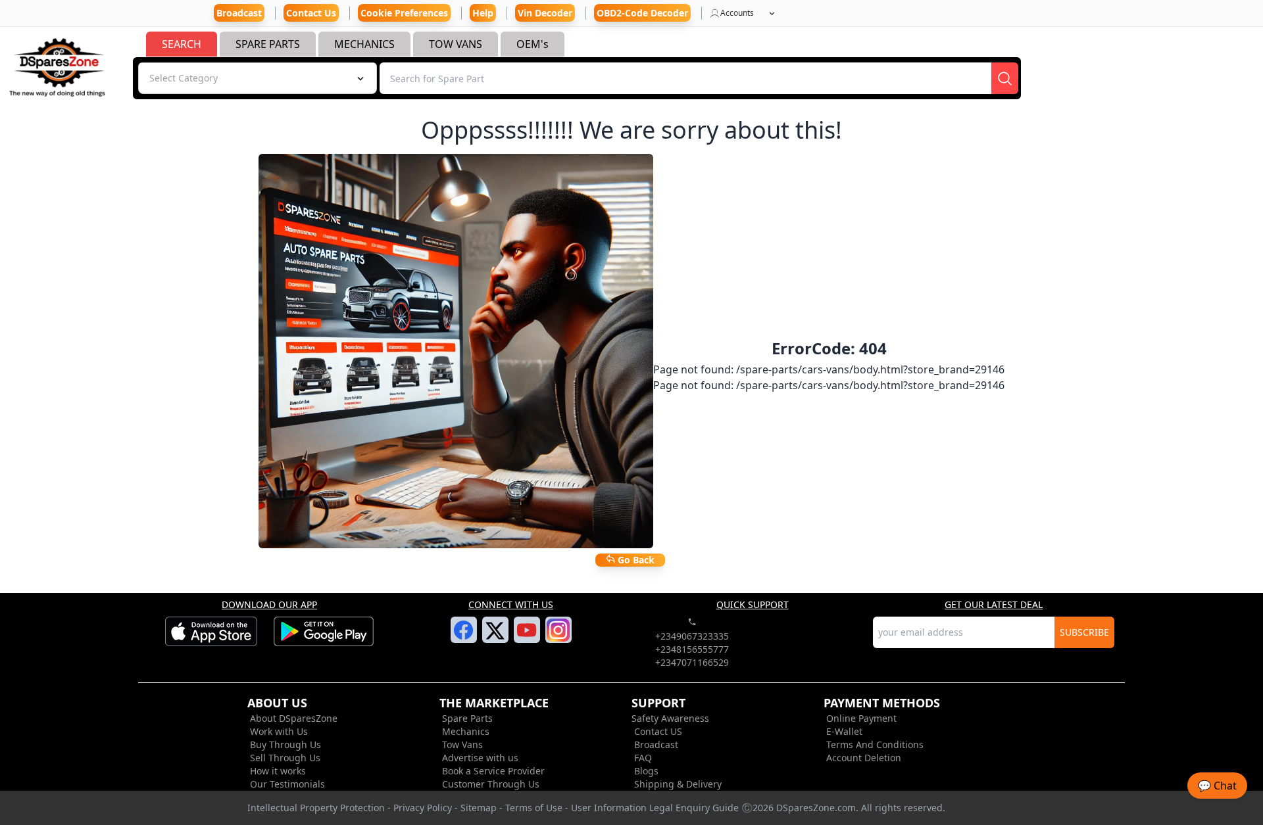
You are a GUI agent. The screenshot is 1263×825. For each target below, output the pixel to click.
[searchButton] (1004, 78)
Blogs (646, 771)
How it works (278, 771)
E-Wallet (844, 731)
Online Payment (861, 718)
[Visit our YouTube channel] (526, 637)
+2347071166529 (692, 662)
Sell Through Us (285, 757)
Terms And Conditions (875, 744)
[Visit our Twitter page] (495, 638)
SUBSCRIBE (1084, 632)
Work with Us (279, 731)
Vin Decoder (545, 13)
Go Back (635, 560)
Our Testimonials (287, 784)
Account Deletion (863, 757)
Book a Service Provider (493, 771)
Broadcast (656, 744)
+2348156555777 (692, 649)
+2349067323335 (692, 636)
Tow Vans (462, 744)
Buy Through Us (285, 744)
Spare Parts (467, 718)
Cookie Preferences (404, 13)
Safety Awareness (670, 718)
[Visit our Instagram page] (558, 637)
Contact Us (311, 13)
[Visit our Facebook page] (463, 637)
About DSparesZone (293, 718)
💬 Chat (1217, 785)
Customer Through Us (490, 784)
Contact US (658, 731)
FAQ (643, 757)
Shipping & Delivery (678, 784)
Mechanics (465, 731)
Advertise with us (480, 757)
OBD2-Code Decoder (642, 13)
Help (482, 13)
